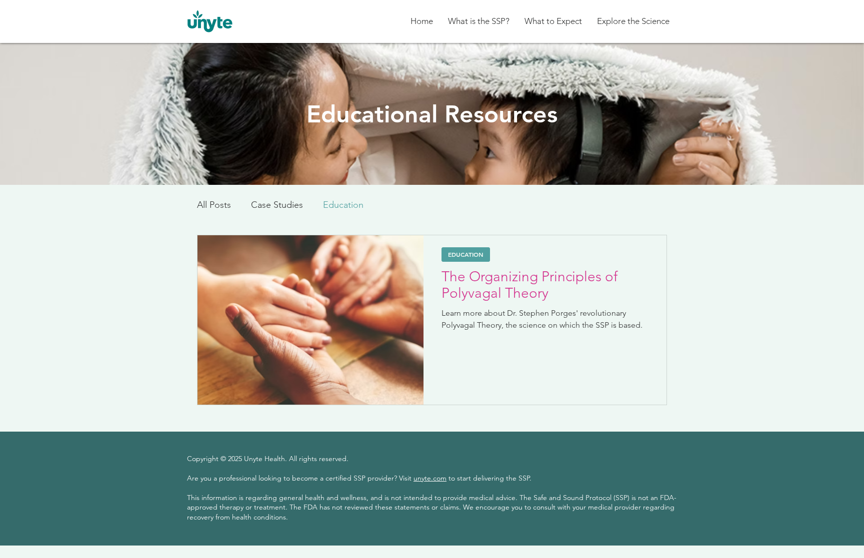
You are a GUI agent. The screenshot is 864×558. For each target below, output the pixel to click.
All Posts (214, 204)
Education (343, 204)
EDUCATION (466, 254)
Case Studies (277, 204)
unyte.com (430, 478)
